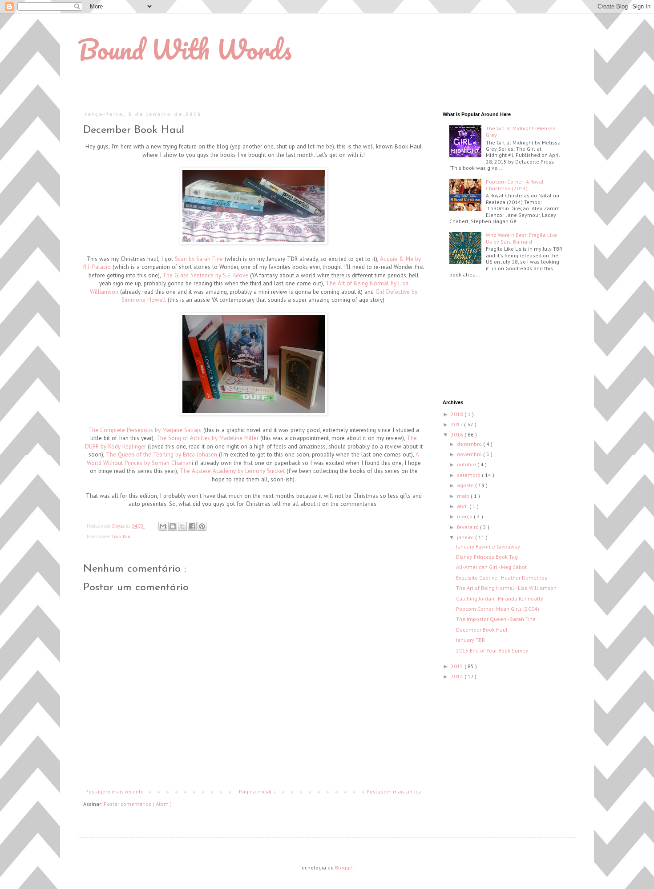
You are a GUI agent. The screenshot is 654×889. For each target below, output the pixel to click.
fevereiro (468, 527)
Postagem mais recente (114, 791)
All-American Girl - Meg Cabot (491, 567)
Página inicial (255, 791)
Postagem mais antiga (394, 791)
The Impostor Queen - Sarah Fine (496, 619)
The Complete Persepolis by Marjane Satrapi (145, 430)
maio (464, 496)
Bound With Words (184, 49)
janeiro (466, 537)
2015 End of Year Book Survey (492, 650)
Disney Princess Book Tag (487, 556)
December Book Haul (482, 629)
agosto (466, 485)
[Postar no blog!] (172, 526)
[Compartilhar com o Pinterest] (202, 526)
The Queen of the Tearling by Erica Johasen (161, 454)
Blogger (344, 867)
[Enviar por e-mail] (162, 526)
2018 (457, 414)
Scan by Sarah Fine (199, 259)
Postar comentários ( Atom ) (138, 804)
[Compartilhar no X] (182, 526)
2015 (457, 666)
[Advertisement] (487, 339)
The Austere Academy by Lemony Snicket (232, 471)
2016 (457, 434)
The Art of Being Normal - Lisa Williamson (506, 588)
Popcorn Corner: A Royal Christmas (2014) (515, 184)
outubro (467, 464)
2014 (457, 676)
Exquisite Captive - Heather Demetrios (501, 577)
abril (463, 506)
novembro (470, 454)
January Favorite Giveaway (488, 546)
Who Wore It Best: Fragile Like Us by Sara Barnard (521, 238)
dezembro (470, 443)
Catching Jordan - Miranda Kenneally (499, 598)
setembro (469, 475)
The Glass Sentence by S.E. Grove (205, 275)
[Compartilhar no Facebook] (192, 526)
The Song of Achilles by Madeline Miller (207, 438)
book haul (122, 536)
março (465, 516)
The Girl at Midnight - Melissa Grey (521, 131)
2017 (457, 424)
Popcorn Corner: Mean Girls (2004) (497, 608)
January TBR (470, 640)
